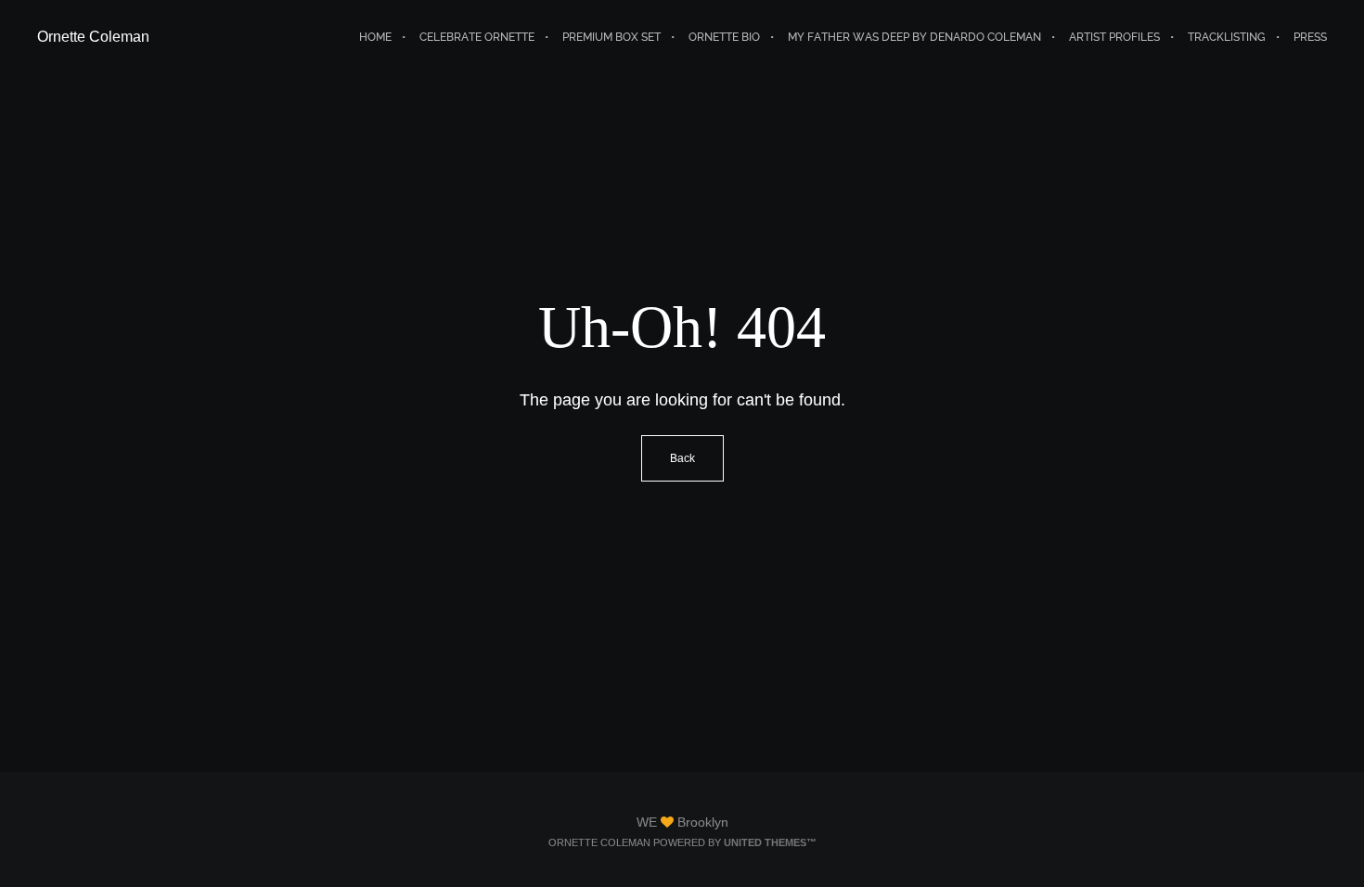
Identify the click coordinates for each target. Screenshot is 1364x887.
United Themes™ (770, 842)
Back (682, 458)
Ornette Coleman (93, 37)
